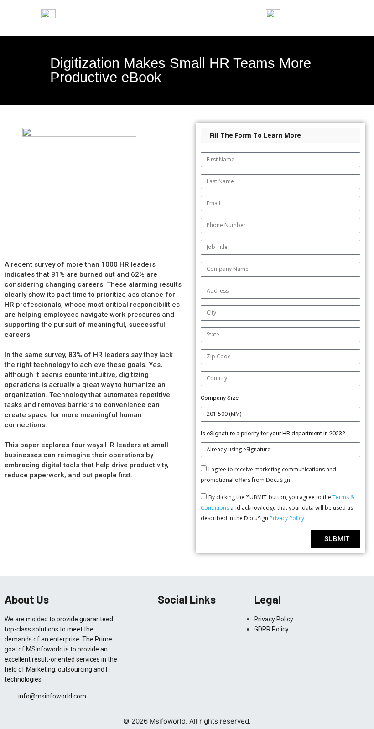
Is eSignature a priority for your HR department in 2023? (273, 433)
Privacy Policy (287, 518)
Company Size (220, 397)
